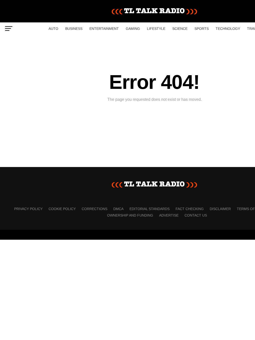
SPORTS (201, 29)
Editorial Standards (149, 209)
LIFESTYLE (156, 29)
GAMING (133, 29)
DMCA (118, 209)
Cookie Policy (62, 209)
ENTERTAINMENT (104, 29)
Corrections (94, 209)
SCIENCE (180, 29)
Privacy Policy (28, 209)
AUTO (53, 29)
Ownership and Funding (130, 215)
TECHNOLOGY (228, 29)
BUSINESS (73, 29)
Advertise (169, 215)
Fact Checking (190, 209)
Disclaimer (220, 209)
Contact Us (196, 215)
